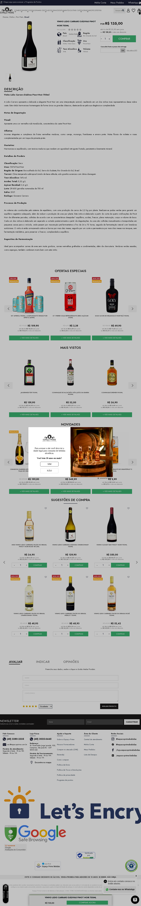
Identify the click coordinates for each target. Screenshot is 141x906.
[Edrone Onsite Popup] (70, 453)
